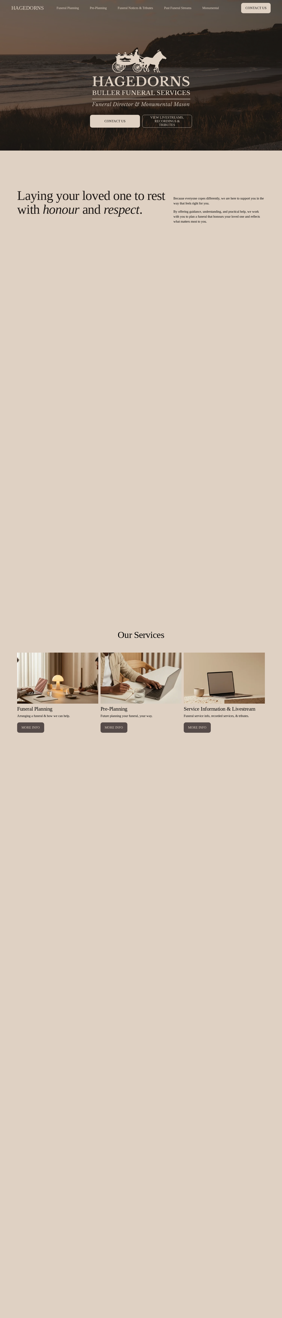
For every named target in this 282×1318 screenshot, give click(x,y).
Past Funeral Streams (177, 8)
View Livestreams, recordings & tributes (167, 121)
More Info (30, 727)
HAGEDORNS (27, 8)
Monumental (210, 8)
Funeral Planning (68, 8)
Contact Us (256, 8)
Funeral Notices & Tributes (135, 8)
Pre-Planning (98, 8)
